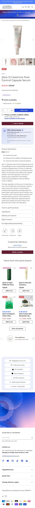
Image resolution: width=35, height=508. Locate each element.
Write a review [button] (17, 252)
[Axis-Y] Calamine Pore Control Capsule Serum (18, 20)
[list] (17, 39)
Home (3, 20)
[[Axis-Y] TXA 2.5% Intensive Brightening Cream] (25, 273)
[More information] (22, 130)
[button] (28, 7)
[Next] (33, 39)
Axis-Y (3, 73)
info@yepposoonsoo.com (10, 456)
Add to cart (23, 110)
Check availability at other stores (14, 118)
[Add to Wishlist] (14, 268)
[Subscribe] (31, 437)
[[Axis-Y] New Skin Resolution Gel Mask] (25, 302)
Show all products (17, 328)
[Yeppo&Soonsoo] (17, 410)
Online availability (10, 100)
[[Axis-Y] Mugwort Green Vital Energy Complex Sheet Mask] (9, 302)
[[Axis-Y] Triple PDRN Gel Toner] (9, 273)
